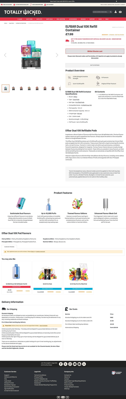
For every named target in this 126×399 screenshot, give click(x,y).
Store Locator (68, 383)
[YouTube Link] (75, 364)
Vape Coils (49, 19)
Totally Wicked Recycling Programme (45, 385)
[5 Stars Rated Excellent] (14, 5)
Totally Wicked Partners (71, 387)
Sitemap (66, 388)
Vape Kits (39, 19)
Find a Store (104, 4)
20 (89, 291)
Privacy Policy (38, 377)
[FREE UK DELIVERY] (2, 4)
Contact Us (67, 375)
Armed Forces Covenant (11, 390)
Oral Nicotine (61, 19)
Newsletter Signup (10, 385)
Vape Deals (7, 381)
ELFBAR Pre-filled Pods (21, 23)
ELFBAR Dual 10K (86, 105)
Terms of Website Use (40, 379)
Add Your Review (119, 34)
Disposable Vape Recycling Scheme (75, 381)
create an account (40, 251)
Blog (100, 19)
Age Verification (9, 388)
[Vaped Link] (79, 364)
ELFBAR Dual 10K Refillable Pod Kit (16, 284)
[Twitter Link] (65, 364)
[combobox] (102, 12)
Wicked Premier (9, 383)
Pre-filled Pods (79, 102)
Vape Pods (29, 19)
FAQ (5, 379)
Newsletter (111, 4)
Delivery (117, 4)
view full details (43, 325)
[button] (116, 12)
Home (5, 23)
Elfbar (75, 96)
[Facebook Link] (61, 364)
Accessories (73, 19)
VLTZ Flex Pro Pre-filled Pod (78, 284)
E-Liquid (20, 19)
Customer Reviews (9, 246)
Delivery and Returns (10, 377)
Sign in (32, 251)
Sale (107, 19)
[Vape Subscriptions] (31, 4)
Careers (66, 379)
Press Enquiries (69, 385)
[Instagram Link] (70, 364)
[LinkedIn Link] (84, 364)
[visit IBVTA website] (116, 373)
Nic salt (79, 113)
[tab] (9, 246)
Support (92, 19)
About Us (67, 377)
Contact (123, 4)
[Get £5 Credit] (45, 5)
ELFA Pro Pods (47, 284)
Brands (83, 19)
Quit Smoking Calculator (11, 387)
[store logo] (23, 12)
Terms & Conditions (40, 375)
